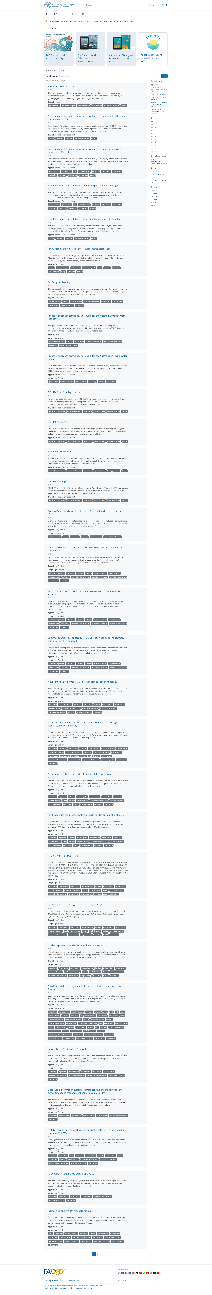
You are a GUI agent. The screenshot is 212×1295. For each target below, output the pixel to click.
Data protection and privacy (84, 1286)
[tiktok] (136, 1273)
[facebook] (122, 1273)
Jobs (45, 1286)
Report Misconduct (51, 1288)
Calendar (118, 21)
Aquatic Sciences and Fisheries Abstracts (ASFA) (151, 57)
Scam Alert (98, 1286)
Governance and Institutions (61, 21)
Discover (89, 5)
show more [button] (155, 152)
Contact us (52, 1286)
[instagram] (126, 1273)
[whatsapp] (151, 1273)
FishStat (89, 21)
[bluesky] (119, 1273)
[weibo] (147, 1273)
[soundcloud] (133, 1273)
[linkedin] (129, 1273)
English (152, 5)
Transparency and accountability (70, 1288)
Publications (107, 21)
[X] (154, 1273)
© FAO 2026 (122, 1280)
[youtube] (158, 1273)
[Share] (166, 5)
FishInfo (97, 21)
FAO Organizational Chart (53, 1281)
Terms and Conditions (65, 1286)
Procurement (87, 1288)
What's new (128, 21)
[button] (163, 5)
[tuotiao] (140, 1273)
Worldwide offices (74, 1281)
